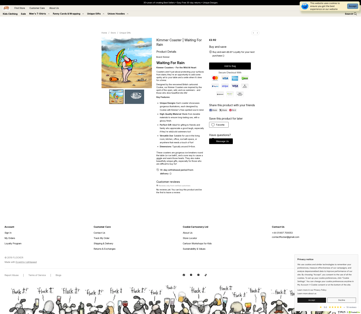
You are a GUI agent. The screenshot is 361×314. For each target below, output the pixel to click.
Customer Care (37, 8)
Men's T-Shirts (37, 13)
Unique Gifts (94, 13)
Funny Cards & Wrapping (66, 13)
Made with (21, 262)
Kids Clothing (10, 13)
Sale (23, 13)
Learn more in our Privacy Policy (311, 290)
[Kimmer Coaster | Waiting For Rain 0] (116, 97)
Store (113, 33)
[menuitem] (253, 33)
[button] (219, 125)
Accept (352, 6)
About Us (54, 8)
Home (104, 33)
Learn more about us (306, 293)
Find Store (19, 8)
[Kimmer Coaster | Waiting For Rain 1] (134, 97)
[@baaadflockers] (184, 275)
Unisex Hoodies (116, 13)
